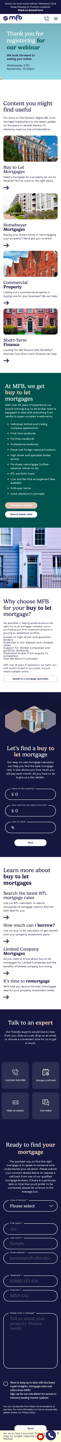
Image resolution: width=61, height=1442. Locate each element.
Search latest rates (21, 514)
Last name (16, 1238)
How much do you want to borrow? (29, 805)
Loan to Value (18, 821)
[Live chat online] (40, 1436)
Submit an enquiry (21, 505)
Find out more (30, 188)
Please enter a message (22, 1313)
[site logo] (12, 19)
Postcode (15, 1290)
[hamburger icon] (56, 18)
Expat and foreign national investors (33, 449)
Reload (8, 1438)
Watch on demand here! (30, 10)
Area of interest (19, 1200)
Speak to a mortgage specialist (30, 678)
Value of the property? (23, 788)
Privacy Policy (28, 1412)
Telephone (16, 1275)
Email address (18, 1252)
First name (16, 1223)
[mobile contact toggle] (46, 18)
